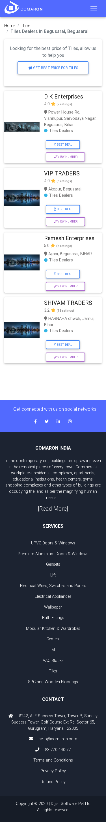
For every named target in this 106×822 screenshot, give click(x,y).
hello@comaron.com (57, 738)
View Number (67, 157)
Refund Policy (53, 781)
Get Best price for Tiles (55, 67)
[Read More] (53, 508)
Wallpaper (53, 607)
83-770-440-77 (58, 749)
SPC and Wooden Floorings (53, 681)
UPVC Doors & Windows (53, 543)
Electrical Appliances (53, 596)
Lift (53, 575)
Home (9, 25)
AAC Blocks (53, 660)
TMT (53, 649)
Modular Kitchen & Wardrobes (53, 628)
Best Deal (64, 144)
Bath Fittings (53, 617)
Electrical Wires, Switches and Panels (53, 585)
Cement (53, 638)
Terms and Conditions (53, 760)
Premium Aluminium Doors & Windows (53, 553)
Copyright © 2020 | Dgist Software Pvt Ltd (53, 806)
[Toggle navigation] (93, 8)
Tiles (26, 25)
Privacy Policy (53, 770)
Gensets (53, 564)
